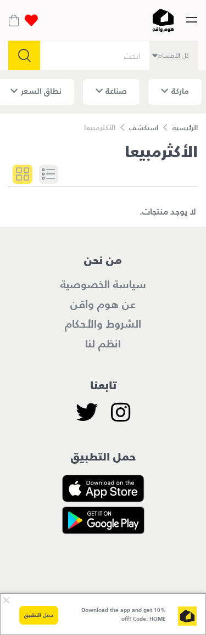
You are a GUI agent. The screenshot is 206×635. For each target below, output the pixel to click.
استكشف (143, 127)
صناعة (116, 91)
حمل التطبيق (38, 615)
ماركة (180, 91)
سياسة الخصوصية (103, 284)
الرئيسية (185, 127)
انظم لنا (103, 343)
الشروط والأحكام (103, 323)
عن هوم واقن (103, 304)
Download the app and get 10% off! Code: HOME (123, 614)
